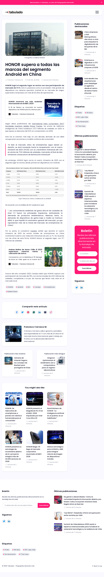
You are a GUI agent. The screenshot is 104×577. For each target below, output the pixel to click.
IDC (29, 287)
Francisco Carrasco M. (15, 80)
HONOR (10, 287)
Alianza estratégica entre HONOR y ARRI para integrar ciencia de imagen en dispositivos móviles (55, 453)
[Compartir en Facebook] (17, 312)
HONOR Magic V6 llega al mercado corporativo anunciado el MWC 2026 (34, 452)
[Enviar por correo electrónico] (45, 312)
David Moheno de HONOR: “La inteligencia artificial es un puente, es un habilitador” (55, 413)
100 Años (90, 113)
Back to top (98, 566)
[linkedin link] (82, 287)
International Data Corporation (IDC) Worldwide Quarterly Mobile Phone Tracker (34, 125)
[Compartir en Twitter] (22, 312)
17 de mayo (81, 126)
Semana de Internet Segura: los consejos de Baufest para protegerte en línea (22, 363)
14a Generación (82, 122)
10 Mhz (79, 113)
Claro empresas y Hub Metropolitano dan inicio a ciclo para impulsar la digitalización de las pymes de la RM (91, 40)
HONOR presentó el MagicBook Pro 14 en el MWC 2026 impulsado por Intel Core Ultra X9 (34, 413)
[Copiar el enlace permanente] (51, 312)
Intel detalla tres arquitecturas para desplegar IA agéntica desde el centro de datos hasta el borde (91, 85)
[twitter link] (77, 287)
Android (20, 287)
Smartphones (50, 287)
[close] (101, 2)
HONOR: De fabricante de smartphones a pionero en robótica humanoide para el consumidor (13, 414)
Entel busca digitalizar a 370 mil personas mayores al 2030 (91, 64)
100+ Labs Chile (82, 117)
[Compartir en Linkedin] (39, 312)
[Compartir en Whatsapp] (34, 312)
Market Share (12, 292)
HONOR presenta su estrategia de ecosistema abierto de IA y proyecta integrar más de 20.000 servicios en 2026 (13, 454)
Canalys (33, 231)
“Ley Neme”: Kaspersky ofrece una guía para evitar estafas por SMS (91, 175)
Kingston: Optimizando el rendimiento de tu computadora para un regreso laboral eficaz (47, 364)
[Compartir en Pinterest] (28, 312)
